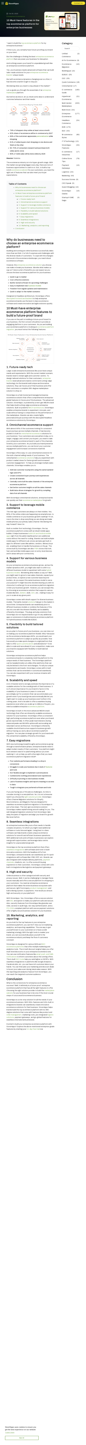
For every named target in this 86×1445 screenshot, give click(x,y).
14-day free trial (33, 1029)
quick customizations (25, 644)
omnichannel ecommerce (31, 433)
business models (34, 286)
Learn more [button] (9, 1432)
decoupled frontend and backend (20, 298)
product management (38, 888)
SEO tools (20, 959)
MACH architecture (36, 408)
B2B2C (23, 593)
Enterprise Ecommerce (16, 16)
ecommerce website (20, 170)
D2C (33, 593)
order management (14, 1015)
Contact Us (78, 3)
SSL (12, 901)
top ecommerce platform (31, 43)
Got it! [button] (21, 1438)
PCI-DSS (10, 908)
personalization (43, 136)
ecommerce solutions (25, 458)
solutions (31, 602)
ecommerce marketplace (32, 500)
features (49, 767)
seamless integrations (15, 850)
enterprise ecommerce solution (29, 265)
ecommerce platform (36, 706)
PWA (36, 548)
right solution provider (33, 797)
